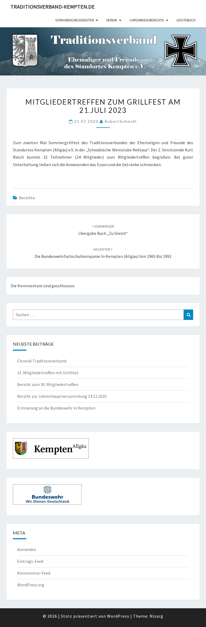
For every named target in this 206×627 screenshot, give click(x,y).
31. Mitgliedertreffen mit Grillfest (48, 372)
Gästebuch (186, 20)
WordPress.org (30, 584)
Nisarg (156, 616)
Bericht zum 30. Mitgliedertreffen (48, 384)
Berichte (27, 197)
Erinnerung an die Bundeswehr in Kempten (56, 408)
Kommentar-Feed (33, 573)
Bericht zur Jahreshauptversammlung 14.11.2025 (62, 396)
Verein (111, 20)
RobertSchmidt (121, 121)
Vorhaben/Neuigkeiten (74, 20)
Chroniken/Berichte (147, 20)
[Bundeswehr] (47, 495)
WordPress (118, 616)
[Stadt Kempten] (51, 449)
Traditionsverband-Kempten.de (52, 6)
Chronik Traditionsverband (41, 361)
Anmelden (26, 549)
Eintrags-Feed (30, 561)
